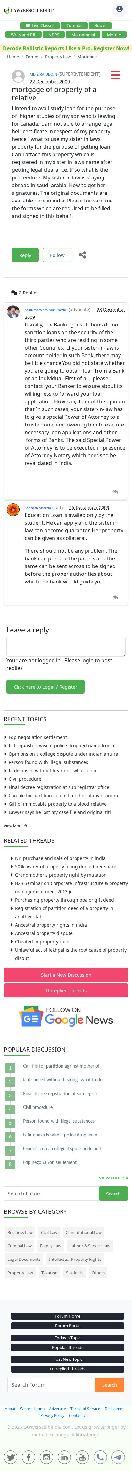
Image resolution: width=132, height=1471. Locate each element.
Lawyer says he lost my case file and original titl (60, 812)
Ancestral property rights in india (51, 925)
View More (14, 826)
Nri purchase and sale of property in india (60, 858)
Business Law (20, 1232)
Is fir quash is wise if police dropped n (60, 1135)
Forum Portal (67, 1325)
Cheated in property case (42, 941)
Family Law (50, 1246)
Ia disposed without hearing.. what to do (52, 770)
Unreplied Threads (66, 990)
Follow (57, 255)
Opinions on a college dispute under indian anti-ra (63, 754)
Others (98, 1273)
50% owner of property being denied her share (65, 867)
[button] (115, 76)
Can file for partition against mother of (61, 1066)
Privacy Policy (52, 1415)
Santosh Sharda (38, 507)
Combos (74, 25)
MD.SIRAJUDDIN (43, 74)
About (10, 1408)
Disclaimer (114, 1408)
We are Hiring (32, 1408)
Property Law (20, 1273)
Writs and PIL (23, 34)
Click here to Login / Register (45, 686)
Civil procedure (25, 779)
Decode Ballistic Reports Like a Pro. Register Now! (66, 48)
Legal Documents (24, 1259)
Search (113, 1193)
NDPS (53, 34)
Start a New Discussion (66, 974)
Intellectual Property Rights (75, 1259)
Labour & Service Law (90, 1246)
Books (100, 25)
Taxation (49, 1273)
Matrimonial (83, 34)
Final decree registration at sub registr (60, 1094)
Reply (25, 255)
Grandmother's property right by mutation (61, 875)
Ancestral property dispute (44, 933)
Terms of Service (85, 1408)
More (112, 34)
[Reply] (115, 492)
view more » (113, 1177)
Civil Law (49, 1232)
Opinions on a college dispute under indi (62, 1149)
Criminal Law (19, 1246)
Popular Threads (67, 1347)
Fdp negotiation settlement (38, 737)
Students (74, 1273)
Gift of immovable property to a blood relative (58, 804)
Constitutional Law (84, 1232)
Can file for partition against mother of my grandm (63, 795)
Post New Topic (67, 1359)
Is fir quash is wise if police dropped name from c (62, 745)
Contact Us (78, 1415)
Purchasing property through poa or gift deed (64, 900)
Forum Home (67, 1316)
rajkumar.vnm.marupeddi (46, 309)
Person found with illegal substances (48, 762)
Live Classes (43, 25)
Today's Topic (67, 1338)
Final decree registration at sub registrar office (59, 787)
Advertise (57, 1408)
